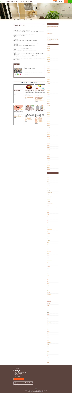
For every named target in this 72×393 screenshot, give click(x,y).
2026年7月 (48, 48)
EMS (47, 174)
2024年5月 (48, 105)
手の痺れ (48, 268)
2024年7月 (48, 101)
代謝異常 (25, 118)
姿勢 (47, 231)
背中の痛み (36, 99)
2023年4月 (48, 134)
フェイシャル (30, 117)
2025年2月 (48, 85)
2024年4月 (48, 107)
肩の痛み (25, 120)
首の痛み (36, 122)
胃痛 (41, 98)
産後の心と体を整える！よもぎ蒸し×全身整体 (52, 27)
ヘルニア (48, 255)
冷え (27, 97)
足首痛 (48, 305)
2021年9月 (48, 165)
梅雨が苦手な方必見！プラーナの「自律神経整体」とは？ (52, 40)
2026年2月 (48, 59)
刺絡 (47, 222)
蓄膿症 (48, 346)
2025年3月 (48, 83)
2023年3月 (48, 136)
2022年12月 (48, 143)
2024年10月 (48, 94)
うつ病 (36, 117)
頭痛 (47, 307)
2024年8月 (48, 99)
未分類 (48, 242)
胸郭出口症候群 (39, 99)
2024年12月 (48, 90)
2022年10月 (48, 147)
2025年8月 (48, 72)
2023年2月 (48, 138)
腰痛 (47, 296)
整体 (42, 97)
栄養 (47, 216)
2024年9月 (48, 96)
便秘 (35, 118)
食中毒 (48, 362)
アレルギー (48, 246)
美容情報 (48, 331)
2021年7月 (48, 169)
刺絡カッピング (49, 224)
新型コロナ (48, 240)
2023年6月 (48, 129)
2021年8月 (48, 167)
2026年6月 (48, 50)
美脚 (47, 333)
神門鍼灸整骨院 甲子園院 (38, 390)
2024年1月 (48, 114)
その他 (48, 194)
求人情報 (31, 1)
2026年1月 (48, 61)
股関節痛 (48, 283)
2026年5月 (48, 52)
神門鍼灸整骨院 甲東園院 (44, 390)
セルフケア (48, 190)
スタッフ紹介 (48, 185)
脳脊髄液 (36, 120)
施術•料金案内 (13, 1)
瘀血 (37, 98)
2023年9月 (48, 123)
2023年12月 (48, 116)
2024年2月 (48, 112)
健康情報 (25, 97)
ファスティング (49, 196)
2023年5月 (48, 132)
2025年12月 (48, 63)
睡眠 (38, 98)
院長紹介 (21, 1)
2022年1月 (48, 158)
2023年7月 (48, 127)
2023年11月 (48, 118)
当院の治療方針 (8, 1)
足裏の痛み (48, 303)
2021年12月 (48, 160)
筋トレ (48, 324)
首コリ (41, 121)
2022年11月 (48, 145)
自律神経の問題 (40, 120)
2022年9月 (48, 149)
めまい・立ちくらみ (41, 117)
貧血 (47, 353)
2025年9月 (48, 70)
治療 (47, 244)
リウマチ (48, 210)
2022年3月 (48, 156)
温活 (32, 97)
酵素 (47, 355)
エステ (26, 1)
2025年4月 (48, 81)
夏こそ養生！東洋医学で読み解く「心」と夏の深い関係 (52, 30)
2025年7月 (48, 74)
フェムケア (48, 201)
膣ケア (48, 340)
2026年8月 (48, 46)
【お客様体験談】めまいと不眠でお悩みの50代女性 (52, 37)
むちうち (48, 205)
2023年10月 (48, 121)
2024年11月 (48, 92)
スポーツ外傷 (48, 251)
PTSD (48, 177)
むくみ (48, 257)
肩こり (40, 98)
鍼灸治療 (40, 121)
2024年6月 (48, 103)
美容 (29, 119)
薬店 (23, 1)
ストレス (27, 117)
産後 (47, 273)
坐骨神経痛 (48, 266)
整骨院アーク (33, 390)
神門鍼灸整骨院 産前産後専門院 (28, 390)
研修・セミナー (49, 322)
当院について (17, 1)
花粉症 (48, 344)
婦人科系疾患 (26, 119)
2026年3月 (48, 57)
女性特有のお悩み (30, 97)
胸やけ (48, 335)
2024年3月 (48, 110)
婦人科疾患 (40, 97)
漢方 (47, 320)
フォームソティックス (50, 203)
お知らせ (48, 181)
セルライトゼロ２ (49, 192)
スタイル (48, 275)
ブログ (28, 1)
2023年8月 (48, 125)
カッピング (48, 183)
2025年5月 (48, 79)
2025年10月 (48, 68)
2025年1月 (48, 88)
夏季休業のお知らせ (49, 33)
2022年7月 (48, 154)
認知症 (48, 351)
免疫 (37, 118)
